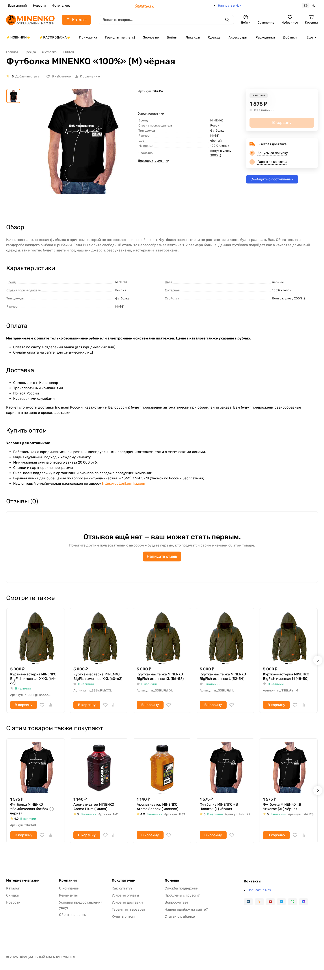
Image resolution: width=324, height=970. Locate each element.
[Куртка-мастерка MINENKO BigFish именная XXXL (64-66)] (35, 637)
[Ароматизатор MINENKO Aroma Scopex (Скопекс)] (162, 767)
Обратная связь (72, 915)
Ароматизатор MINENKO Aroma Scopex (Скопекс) (157, 806)
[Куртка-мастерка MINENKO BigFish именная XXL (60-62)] (98, 637)
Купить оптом (123, 916)
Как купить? (122, 888)
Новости (39, 5)
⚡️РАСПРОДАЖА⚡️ (55, 37)
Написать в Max (229, 5)
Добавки (290, 37)
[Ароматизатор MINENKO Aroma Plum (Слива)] (98, 767)
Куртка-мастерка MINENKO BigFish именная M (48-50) (286, 676)
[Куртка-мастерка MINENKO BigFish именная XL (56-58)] (162, 637)
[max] (303, 901)
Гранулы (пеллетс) (120, 37)
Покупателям (123, 880)
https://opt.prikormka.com (123, 483)
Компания (68, 880)
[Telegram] (281, 901)
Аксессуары (238, 37)
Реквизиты (68, 895)
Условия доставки (127, 902)
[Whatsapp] (292, 901)
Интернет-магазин (22, 880)
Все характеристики (153, 161)
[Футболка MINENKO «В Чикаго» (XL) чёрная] (288, 767)
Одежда (214, 37)
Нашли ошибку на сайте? (186, 909)
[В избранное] (42, 705)
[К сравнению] (50, 705)
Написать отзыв (162, 556)
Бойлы (172, 37)
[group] (80, 152)
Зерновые (151, 37)
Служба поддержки (181, 888)
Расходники (265, 37)
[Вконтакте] (248, 901)
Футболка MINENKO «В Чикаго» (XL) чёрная (282, 806)
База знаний (17, 5)
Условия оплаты (125, 895)
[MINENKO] (30, 19)
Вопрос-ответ (176, 902)
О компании (69, 888)
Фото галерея (62, 5)
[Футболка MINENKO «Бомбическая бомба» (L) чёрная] (35, 767)
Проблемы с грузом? (182, 895)
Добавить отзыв (27, 76)
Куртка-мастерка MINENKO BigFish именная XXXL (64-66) (33, 678)
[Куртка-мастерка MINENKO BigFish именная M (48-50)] (288, 637)
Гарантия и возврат (128, 909)
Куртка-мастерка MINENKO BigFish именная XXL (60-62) (97, 676)
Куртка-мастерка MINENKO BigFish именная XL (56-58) (160, 676)
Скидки (12, 895)
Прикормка (88, 37)
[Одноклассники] (259, 901)
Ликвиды (193, 37)
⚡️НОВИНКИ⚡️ (18, 37)
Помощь (172, 880)
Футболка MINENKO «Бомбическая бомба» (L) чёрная (32, 808)
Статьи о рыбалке (180, 916)
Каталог (13, 888)
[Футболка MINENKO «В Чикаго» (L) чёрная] (225, 767)
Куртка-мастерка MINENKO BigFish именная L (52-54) (223, 676)
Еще (310, 37)
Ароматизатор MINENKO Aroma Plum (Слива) (93, 806)
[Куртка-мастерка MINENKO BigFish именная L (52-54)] (225, 637)
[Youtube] (270, 901)
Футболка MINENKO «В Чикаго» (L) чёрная (219, 806)
